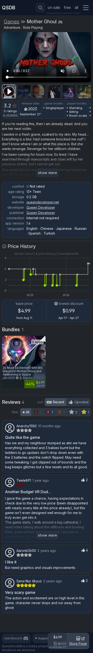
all (76, 7)
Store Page (78, 643)
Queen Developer (40, 207)
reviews (10, 115)
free (67, 7)
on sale (54, 7)
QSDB (8, 8)
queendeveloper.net (42, 202)
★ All (25, 412)
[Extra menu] (86, 7)
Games (11, 21)
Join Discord (13, 638)
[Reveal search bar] (40, 7)
